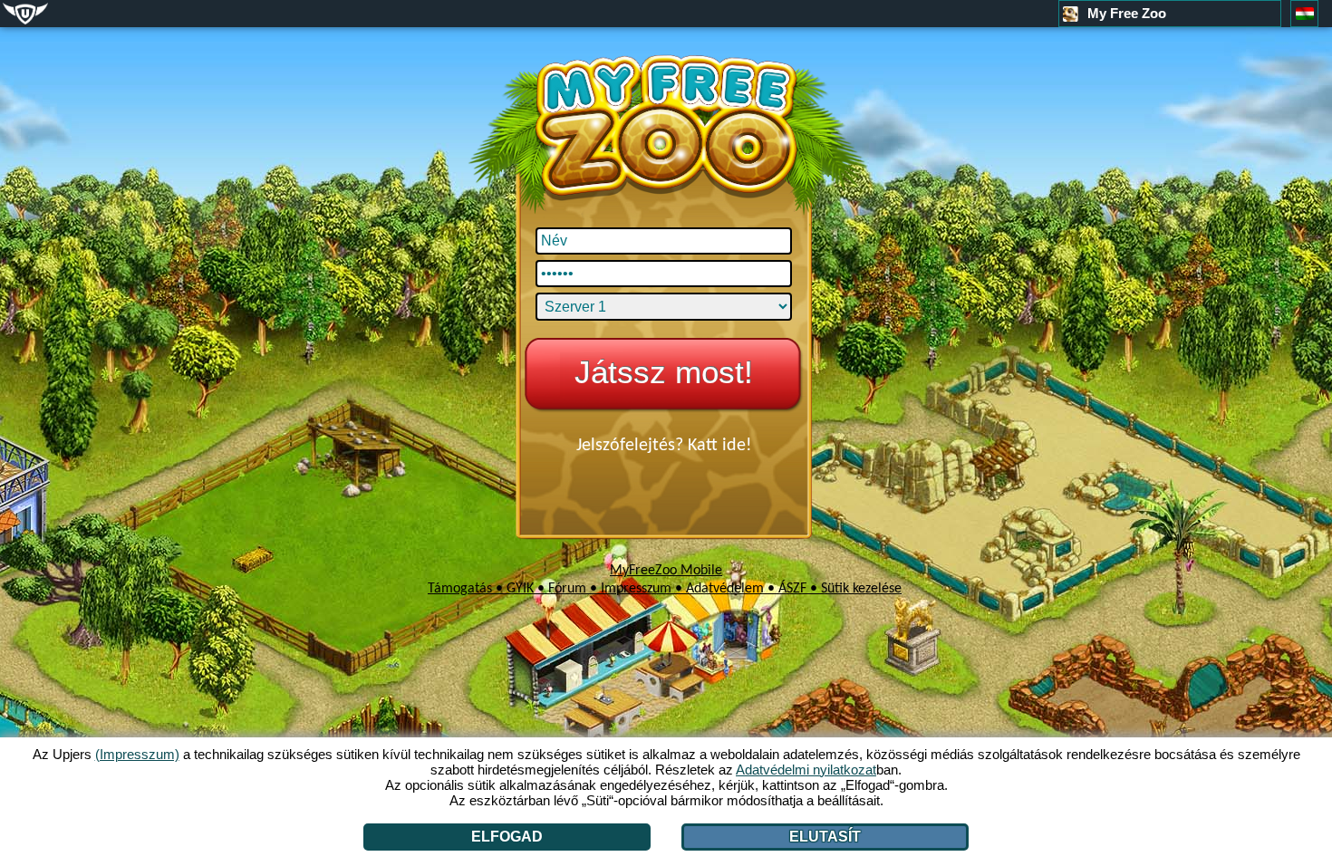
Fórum (567, 589)
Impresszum (636, 589)
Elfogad (507, 836)
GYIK (520, 589)
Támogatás (460, 589)
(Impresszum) (137, 754)
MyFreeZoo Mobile (666, 570)
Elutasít (825, 836)
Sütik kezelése (861, 589)
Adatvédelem (725, 589)
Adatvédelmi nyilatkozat (806, 769)
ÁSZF (792, 589)
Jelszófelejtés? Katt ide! (664, 446)
